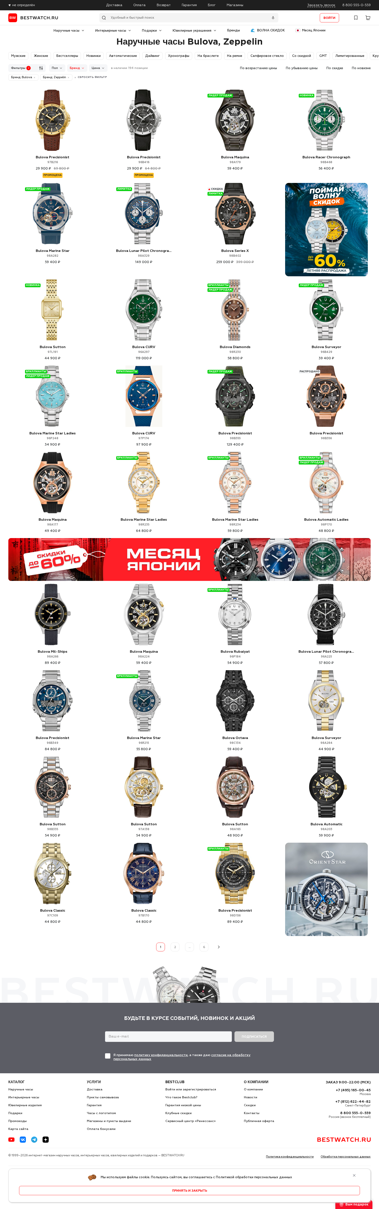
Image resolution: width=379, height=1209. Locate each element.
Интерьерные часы (110, 30)
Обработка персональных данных (346, 1156)
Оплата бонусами (101, 1129)
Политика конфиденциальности (290, 1156)
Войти (329, 18)
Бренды (233, 30)
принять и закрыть (189, 1190)
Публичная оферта (259, 1121)
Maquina (235, 160)
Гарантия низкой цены (183, 1105)
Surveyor (326, 349)
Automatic (326, 827)
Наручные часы (66, 30)
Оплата (139, 5)
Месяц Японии (313, 30)
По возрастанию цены (258, 68)
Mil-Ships (52, 654)
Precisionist (52, 160)
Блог (212, 5)
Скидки (250, 1105)
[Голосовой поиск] (273, 17)
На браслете (208, 56)
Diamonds (235, 349)
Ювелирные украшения (192, 30)
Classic (52, 913)
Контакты (251, 1113)
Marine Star (53, 253)
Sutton (53, 349)
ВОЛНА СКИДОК (271, 30)
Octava (235, 740)
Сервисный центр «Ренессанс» (190, 1121)
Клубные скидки (178, 1113)
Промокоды (17, 1121)
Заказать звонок (321, 5)
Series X (235, 253)
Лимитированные (349, 56)
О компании (253, 1089)
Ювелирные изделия (25, 1105)
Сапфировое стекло (267, 56)
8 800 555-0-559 (356, 5)
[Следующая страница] (218, 947)
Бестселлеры (67, 56)
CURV (143, 349)
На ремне (234, 56)
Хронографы (178, 56)
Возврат (164, 5)
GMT (323, 56)
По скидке (334, 68)
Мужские (18, 56)
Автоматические (123, 56)
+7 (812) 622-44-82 (353, 1102)
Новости (250, 1097)
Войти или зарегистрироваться (190, 1089)
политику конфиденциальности (161, 1055)
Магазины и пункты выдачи (109, 1121)
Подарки (149, 30)
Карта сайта (18, 1129)
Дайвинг (152, 56)
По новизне (361, 68)
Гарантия (189, 5)
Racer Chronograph (326, 160)
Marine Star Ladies (52, 436)
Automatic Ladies (326, 522)
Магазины (235, 5)
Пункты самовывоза (103, 1097)
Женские (41, 56)
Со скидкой (301, 56)
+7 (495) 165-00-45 (353, 1090)
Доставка (114, 5)
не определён (23, 5)
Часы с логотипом (101, 1113)
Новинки (93, 56)
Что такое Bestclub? (181, 1097)
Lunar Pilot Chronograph (144, 253)
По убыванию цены (302, 68)
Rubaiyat (235, 654)
